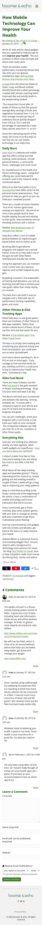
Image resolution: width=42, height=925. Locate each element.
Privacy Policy (20, 911)
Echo (11, 596)
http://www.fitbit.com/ (15, 658)
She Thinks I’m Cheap (22, 551)
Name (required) (10, 827)
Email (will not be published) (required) (16, 840)
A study (6, 84)
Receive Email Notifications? (18, 865)
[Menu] (37, 6)
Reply (35, 665)
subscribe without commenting (25, 874)
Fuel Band (12, 385)
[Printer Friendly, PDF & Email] (9, 562)
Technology (17, 575)
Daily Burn (7, 152)
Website (6, 852)
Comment (7, 796)
